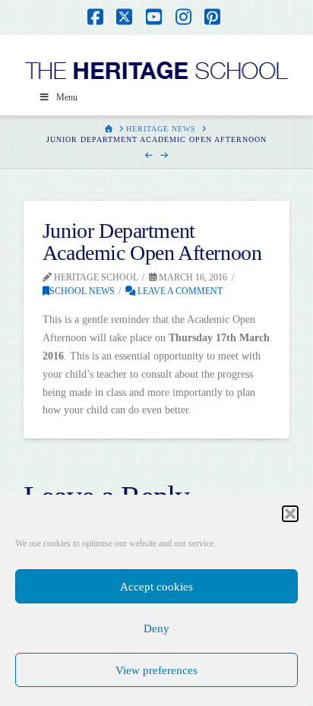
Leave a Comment (179, 291)
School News (82, 291)
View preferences (156, 670)
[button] (290, 513)
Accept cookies (156, 587)
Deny (156, 628)
